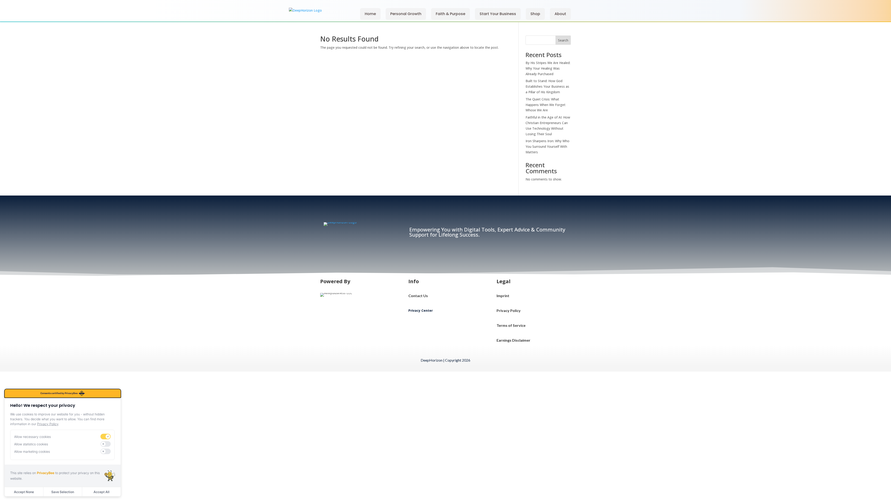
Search (563, 40)
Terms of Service (511, 325)
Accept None (24, 492)
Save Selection (62, 492)
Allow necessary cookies (32, 437)
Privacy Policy (509, 310)
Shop (535, 13)
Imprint (503, 295)
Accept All (102, 492)
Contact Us (418, 295)
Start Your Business (498, 13)
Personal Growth (405, 13)
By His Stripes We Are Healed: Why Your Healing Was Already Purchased (548, 68)
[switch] (105, 436)
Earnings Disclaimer (513, 340)
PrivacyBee (45, 473)
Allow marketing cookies (32, 451)
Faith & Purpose (450, 13)
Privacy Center (420, 310)
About (560, 13)
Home (370, 13)
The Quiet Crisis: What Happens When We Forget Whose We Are (545, 104)
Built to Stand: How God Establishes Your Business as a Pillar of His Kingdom (547, 86)
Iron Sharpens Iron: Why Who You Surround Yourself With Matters (547, 146)
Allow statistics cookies (31, 444)
